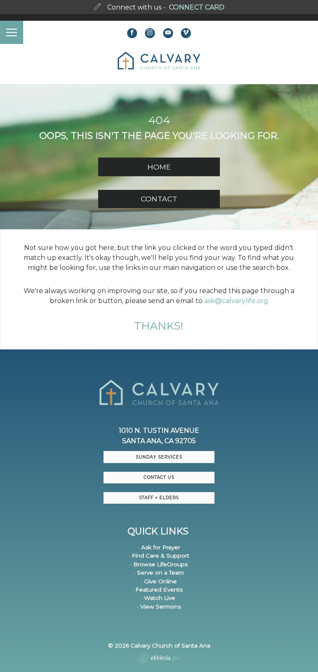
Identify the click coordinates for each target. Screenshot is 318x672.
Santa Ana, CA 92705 (159, 441)
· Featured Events (157, 589)
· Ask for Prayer (159, 547)
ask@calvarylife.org (236, 301)
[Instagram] (150, 33)
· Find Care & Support (159, 555)
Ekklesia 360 (159, 659)
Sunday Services (159, 457)
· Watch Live (158, 597)
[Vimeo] (186, 33)
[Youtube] (168, 33)
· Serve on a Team (159, 572)
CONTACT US (159, 477)
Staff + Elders (159, 497)
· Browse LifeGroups (159, 564)
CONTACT (159, 198)
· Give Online (159, 581)
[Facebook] (132, 33)
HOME (159, 167)
